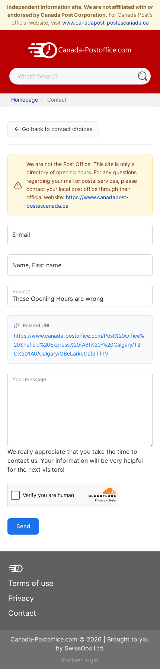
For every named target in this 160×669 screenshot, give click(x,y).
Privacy (21, 598)
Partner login (80, 660)
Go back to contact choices (57, 129)
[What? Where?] (142, 76)
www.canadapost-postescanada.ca (105, 22)
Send (23, 526)
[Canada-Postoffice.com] (80, 49)
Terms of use (31, 583)
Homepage (24, 99)
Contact (22, 613)
